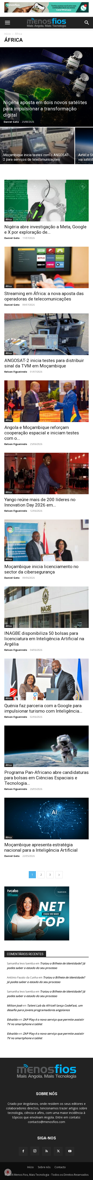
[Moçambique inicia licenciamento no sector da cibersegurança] (46, 540)
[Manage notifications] (7, 1172)
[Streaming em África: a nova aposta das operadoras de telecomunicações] (46, 267)
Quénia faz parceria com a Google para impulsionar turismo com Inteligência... (43, 708)
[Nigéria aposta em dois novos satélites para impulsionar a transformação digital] (46, 86)
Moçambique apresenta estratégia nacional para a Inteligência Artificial (41, 847)
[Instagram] (34, 1151)
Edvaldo (12, 1019)
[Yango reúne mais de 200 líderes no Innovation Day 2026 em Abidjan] (46, 473)
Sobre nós (44, 1167)
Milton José (14, 1005)
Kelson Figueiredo (15, 371)
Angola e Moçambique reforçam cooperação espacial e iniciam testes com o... (41, 433)
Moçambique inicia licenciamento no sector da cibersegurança (41, 569)
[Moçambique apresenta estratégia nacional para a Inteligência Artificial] (46, 818)
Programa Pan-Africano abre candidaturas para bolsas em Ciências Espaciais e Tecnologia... (46, 778)
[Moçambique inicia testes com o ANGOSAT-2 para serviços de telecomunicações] (37, 155)
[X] (58, 1151)
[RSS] (46, 1151)
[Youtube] (70, 1151)
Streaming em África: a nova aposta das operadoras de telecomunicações (44, 296)
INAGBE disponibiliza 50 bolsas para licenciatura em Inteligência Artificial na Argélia (44, 639)
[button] (7, 23)
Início (7, 34)
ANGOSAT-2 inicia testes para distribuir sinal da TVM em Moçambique (44, 363)
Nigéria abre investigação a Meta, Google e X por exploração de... (45, 229)
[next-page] (59, 874)
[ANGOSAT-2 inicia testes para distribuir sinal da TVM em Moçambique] (46, 334)
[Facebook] (23, 1151)
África (9, 219)
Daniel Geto (11, 121)
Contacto (60, 1167)
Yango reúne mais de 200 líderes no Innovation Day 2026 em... (39, 502)
